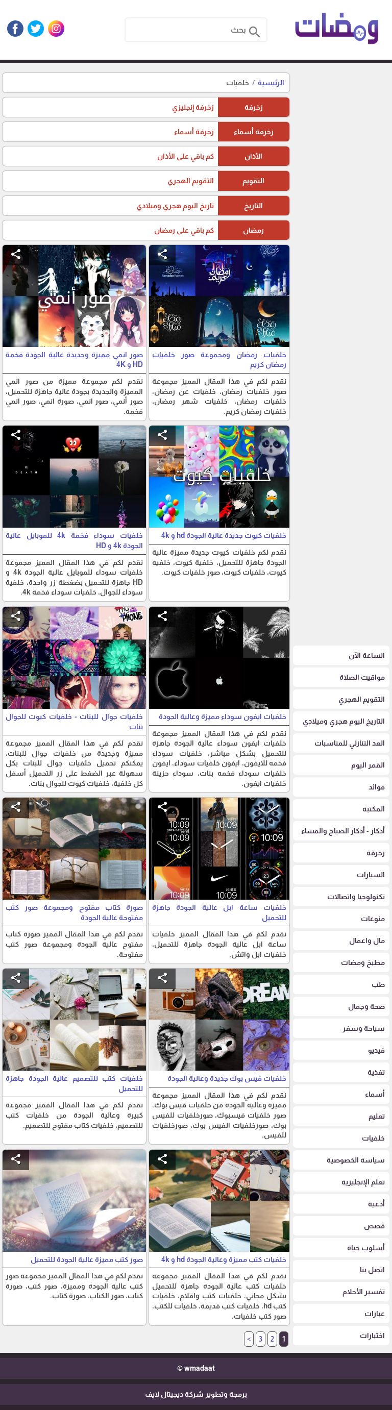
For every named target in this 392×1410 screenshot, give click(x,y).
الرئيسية (271, 83)
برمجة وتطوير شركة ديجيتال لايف (196, 1394)
